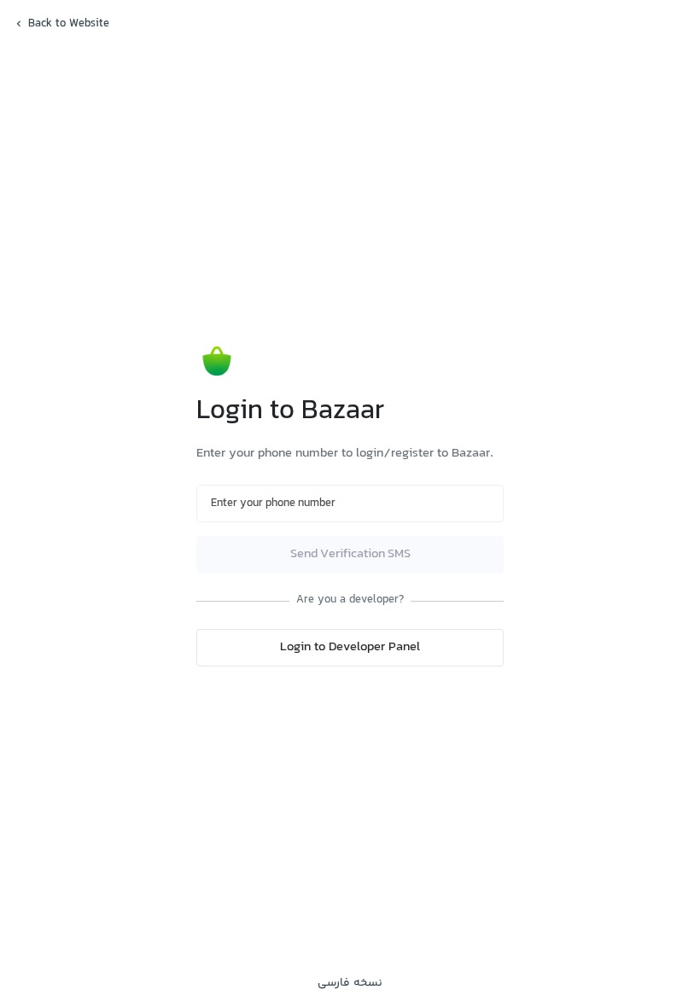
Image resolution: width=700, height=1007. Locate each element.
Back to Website (68, 24)
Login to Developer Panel (350, 647)
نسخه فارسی (350, 983)
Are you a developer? (350, 600)
